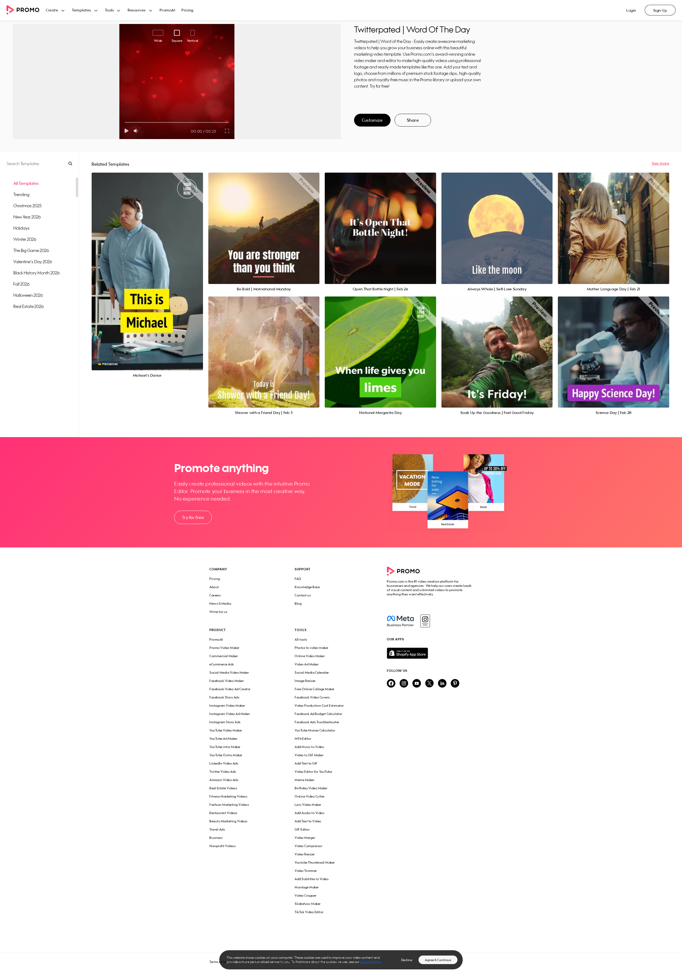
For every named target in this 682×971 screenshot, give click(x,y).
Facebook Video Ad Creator (230, 689)
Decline (406, 960)
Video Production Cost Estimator (319, 706)
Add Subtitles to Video (311, 879)
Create (52, 10)
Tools (109, 10)
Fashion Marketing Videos (229, 805)
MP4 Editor (303, 739)
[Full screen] (227, 131)
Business (215, 838)
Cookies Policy (371, 962)
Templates (81, 10)
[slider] (125, 122)
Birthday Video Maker (311, 788)
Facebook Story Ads (224, 697)
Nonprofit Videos (222, 846)
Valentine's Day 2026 (32, 261)
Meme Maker (304, 780)
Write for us (218, 612)
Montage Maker (307, 887)
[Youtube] (416, 683)
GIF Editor (302, 829)
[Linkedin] (442, 683)
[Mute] (137, 131)
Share (413, 120)
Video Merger (305, 838)
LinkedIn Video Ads (223, 763)
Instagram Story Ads (225, 722)
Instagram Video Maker (227, 706)
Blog (298, 604)
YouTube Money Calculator (315, 730)
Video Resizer (305, 854)
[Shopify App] (430, 653)
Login (631, 10)
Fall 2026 (21, 284)
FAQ (298, 579)
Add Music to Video (309, 747)
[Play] (126, 130)
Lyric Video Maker (308, 805)
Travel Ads (217, 829)
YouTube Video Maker (225, 730)
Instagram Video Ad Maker (229, 714)
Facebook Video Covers (312, 697)
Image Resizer (305, 681)
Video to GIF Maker (309, 755)
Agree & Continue (438, 960)
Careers (215, 595)
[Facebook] (400, 621)
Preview (147, 265)
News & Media (220, 604)
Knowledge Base (307, 587)
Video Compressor (308, 846)
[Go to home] (26, 10)
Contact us (303, 595)
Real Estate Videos (223, 788)
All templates (26, 183)
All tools (301, 639)
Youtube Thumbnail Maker (315, 862)
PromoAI (167, 10)
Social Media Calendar (312, 673)
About (214, 587)
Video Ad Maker (307, 664)
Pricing (187, 10)
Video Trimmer (306, 871)
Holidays (21, 228)
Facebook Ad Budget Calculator (318, 714)
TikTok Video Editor (309, 912)
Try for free (193, 517)
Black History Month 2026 (36, 272)
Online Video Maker (310, 656)
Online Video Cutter (310, 796)
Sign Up (660, 10)
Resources (137, 10)
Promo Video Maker (224, 648)
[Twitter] (429, 683)
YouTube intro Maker (225, 747)
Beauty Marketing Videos (228, 821)
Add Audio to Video (309, 813)
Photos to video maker (311, 648)
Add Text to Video (308, 821)
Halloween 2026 (28, 295)
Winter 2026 (24, 239)
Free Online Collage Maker (315, 689)
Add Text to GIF (306, 763)
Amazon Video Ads (223, 780)
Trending (21, 194)
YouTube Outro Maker (225, 755)
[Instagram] (425, 621)
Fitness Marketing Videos (228, 796)
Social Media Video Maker (229, 673)
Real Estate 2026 (28, 306)
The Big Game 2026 (31, 250)
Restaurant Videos (223, 813)
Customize (372, 120)
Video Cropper (305, 895)
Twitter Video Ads (222, 772)
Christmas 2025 (27, 205)
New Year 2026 (27, 217)
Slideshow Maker (308, 904)
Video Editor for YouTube (313, 772)
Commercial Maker (223, 656)
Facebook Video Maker (226, 681)
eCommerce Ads (221, 664)
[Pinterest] (455, 683)
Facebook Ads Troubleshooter (317, 722)
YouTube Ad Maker (223, 739)
